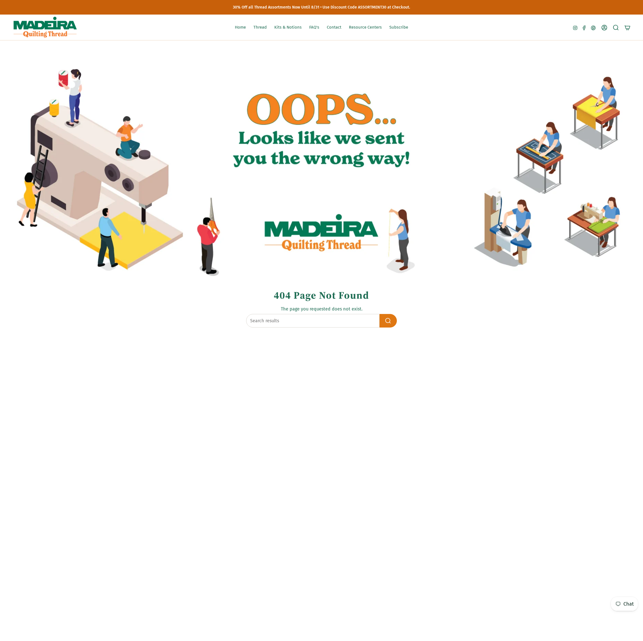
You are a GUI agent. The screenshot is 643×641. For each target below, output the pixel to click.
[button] (260, 27)
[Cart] (627, 27)
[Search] (388, 321)
